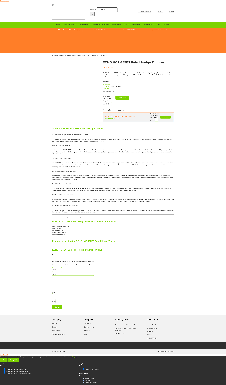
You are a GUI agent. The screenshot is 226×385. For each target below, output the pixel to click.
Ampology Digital (169, 351)
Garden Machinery (68, 24)
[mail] (70, 345)
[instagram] (60, 345)
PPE (125, 24)
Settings (73, 357)
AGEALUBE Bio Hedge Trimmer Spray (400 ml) (120, 116)
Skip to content (4, 1)
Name (54, 292)
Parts (158, 24)
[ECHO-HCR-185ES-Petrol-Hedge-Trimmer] (75, 91)
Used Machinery (117, 24)
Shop (58, 55)
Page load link (4, 355)
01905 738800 (101, 29)
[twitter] (56, 345)
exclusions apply (75, 29)
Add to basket (122, 97)
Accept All (13, 360)
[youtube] (67, 345)
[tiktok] (63, 345)
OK (4, 360)
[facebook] (53, 345)
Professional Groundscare (101, 24)
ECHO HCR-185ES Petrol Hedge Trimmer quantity (107, 100)
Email (54, 301)
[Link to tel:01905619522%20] (147, 338)
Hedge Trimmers (78, 55)
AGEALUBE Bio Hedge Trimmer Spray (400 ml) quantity (154, 117)
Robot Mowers (83, 24)
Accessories (136, 24)
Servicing (166, 24)
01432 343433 (131, 29)
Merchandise (148, 24)
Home (58, 24)
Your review (56, 274)
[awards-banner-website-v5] (137, 32)
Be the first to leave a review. (109, 91)
